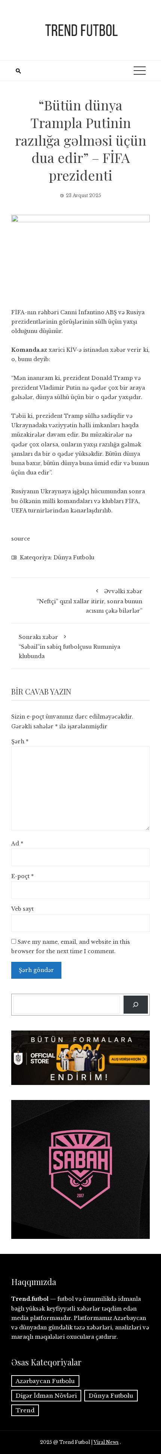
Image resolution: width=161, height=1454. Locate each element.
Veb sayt (22, 909)
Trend (25, 1410)
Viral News (106, 1442)
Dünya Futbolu (74, 557)
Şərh (19, 741)
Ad (17, 843)
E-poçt (22, 876)
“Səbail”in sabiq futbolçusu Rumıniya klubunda (69, 647)
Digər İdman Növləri (46, 1395)
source (20, 538)
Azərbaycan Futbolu (45, 1381)
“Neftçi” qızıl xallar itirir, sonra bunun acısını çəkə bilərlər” (89, 601)
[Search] (136, 1004)
